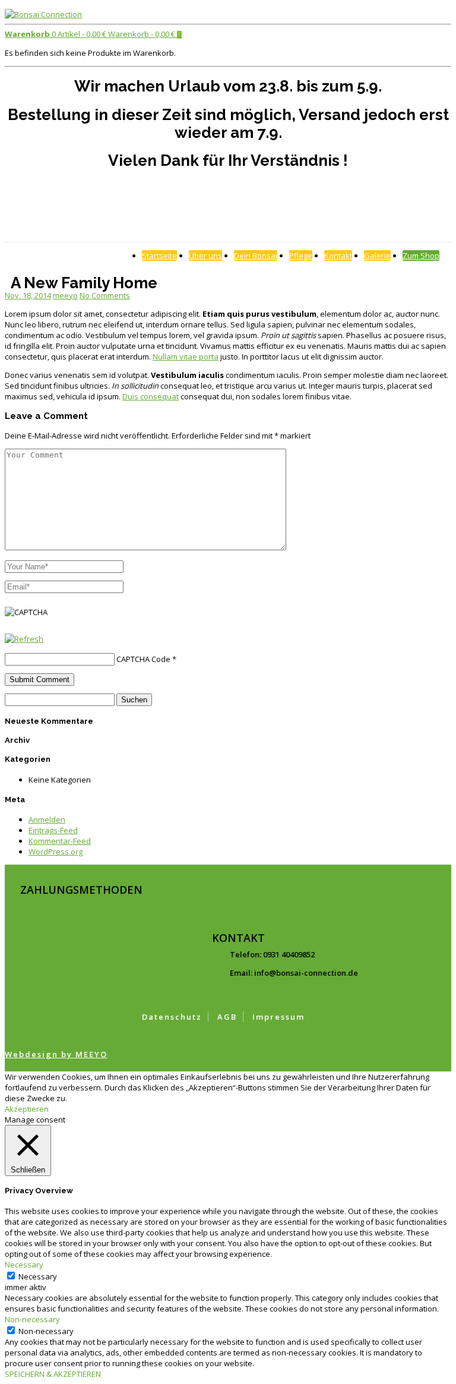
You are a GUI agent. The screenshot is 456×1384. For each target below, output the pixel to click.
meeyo (65, 295)
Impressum (278, 1016)
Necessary (37, 1276)
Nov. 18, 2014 (28, 295)
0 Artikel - (55, 34)
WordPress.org (55, 851)
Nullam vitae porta (185, 356)
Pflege (300, 255)
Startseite (159, 255)
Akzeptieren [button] (27, 1109)
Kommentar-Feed (59, 841)
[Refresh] (24, 638)
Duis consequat (150, 396)
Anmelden (46, 819)
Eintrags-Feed (53, 830)
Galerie (377, 255)
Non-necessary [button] (32, 1319)
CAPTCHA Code (143, 659)
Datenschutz (172, 1016)
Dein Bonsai (255, 255)
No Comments (105, 295)
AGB (227, 1016)
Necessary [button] (24, 1264)
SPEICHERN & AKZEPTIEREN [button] (53, 1374)
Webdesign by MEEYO (56, 1054)
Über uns (205, 255)
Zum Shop (421, 255)
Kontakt (338, 255)
